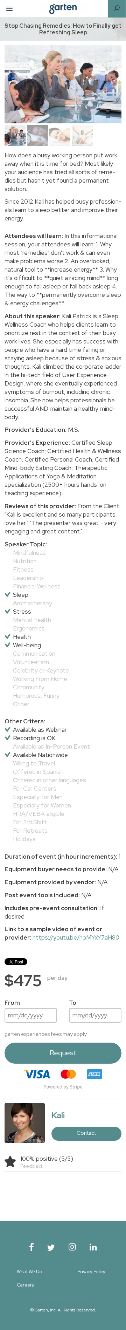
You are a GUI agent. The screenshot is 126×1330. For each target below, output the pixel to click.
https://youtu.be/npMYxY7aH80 (76, 937)
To (72, 1003)
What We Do (29, 1272)
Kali (58, 1115)
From (12, 1003)
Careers (25, 1285)
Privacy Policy (91, 1272)
